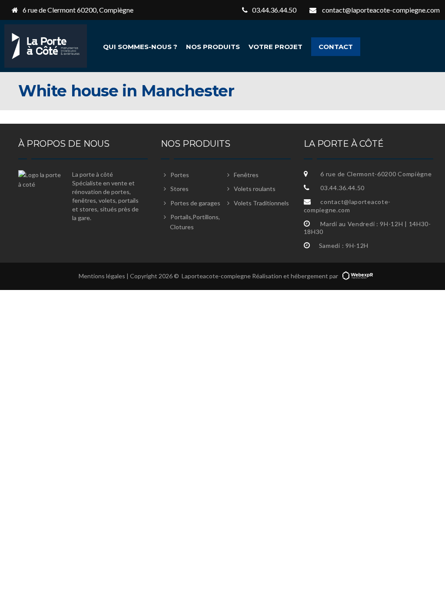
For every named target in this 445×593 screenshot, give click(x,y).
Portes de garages (195, 203)
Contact (336, 47)
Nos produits (213, 47)
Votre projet (275, 47)
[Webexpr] (357, 276)
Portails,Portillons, (195, 221)
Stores (179, 188)
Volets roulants (255, 188)
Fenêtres (246, 174)
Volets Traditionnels (261, 203)
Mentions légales (102, 276)
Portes (179, 174)
